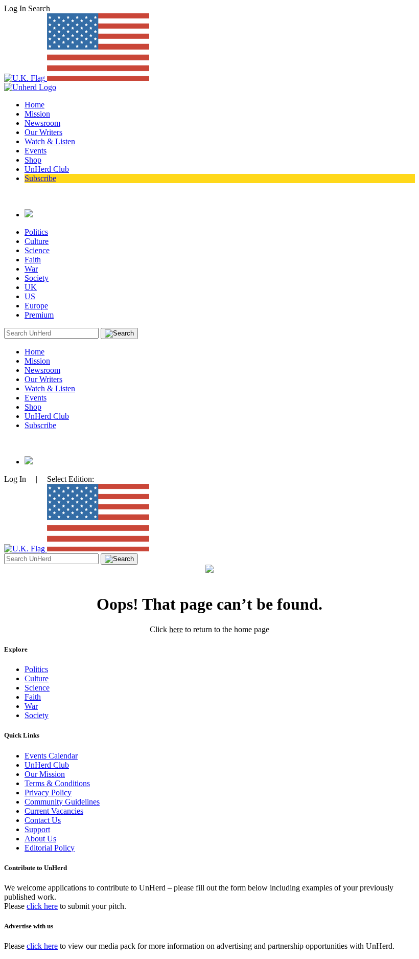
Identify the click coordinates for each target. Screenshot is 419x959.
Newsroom (42, 123)
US (30, 296)
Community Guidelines (62, 801)
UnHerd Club (47, 169)
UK (31, 287)
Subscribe (40, 178)
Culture (37, 241)
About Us (40, 838)
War (31, 268)
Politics (36, 232)
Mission (37, 113)
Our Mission (45, 774)
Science (37, 250)
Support (37, 829)
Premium (39, 314)
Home (34, 104)
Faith (33, 259)
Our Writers (43, 132)
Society (37, 278)
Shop (33, 159)
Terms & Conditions (57, 783)
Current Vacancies (54, 811)
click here (42, 906)
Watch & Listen (50, 141)
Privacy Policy (48, 792)
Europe (36, 305)
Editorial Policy (50, 847)
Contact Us (43, 820)
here (176, 629)
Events (35, 150)
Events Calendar (51, 755)
